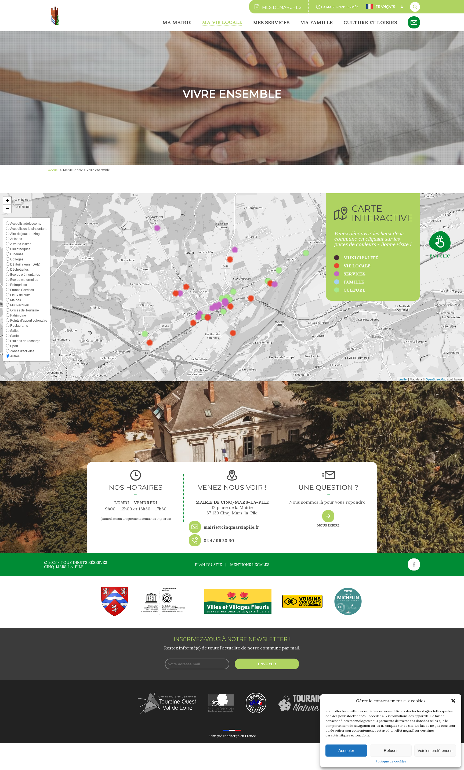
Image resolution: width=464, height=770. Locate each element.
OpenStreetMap (436, 379)
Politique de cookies (390, 761)
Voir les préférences (435, 750)
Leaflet (402, 379)
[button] (453, 700)
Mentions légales (249, 564)
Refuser (391, 750)
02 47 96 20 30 (219, 540)
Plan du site (208, 564)
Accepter (346, 750)
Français (385, 6)
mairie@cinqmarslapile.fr (231, 527)
